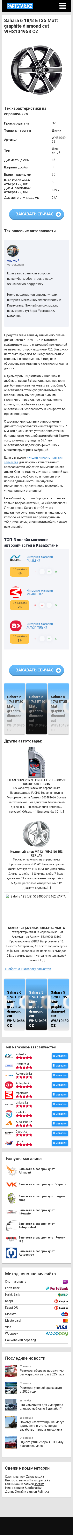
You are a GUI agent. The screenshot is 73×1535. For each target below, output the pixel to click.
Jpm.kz (20, 1141)
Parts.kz (21, 1112)
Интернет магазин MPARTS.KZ (39, 592)
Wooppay (11, 1333)
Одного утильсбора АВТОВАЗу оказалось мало (41, 1444)
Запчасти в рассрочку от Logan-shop (42, 1198)
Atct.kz (39, 1484)
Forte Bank (12, 1288)
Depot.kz (21, 1131)
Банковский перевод (20, 1340)
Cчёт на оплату (15, 1281)
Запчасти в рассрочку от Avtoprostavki (37, 1225)
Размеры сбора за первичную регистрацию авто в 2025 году (42, 1372)
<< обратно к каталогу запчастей (27, 969)
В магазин (60, 1056)
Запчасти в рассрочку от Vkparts (42, 1184)
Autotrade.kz (24, 1073)
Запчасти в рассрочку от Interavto (37, 1212)
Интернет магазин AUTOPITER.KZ (39, 626)
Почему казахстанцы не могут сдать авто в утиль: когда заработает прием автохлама (42, 1425)
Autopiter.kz (23, 1083)
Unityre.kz (22, 1102)
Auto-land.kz (24, 1122)
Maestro (11, 1314)
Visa (8, 1327)
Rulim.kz (21, 1054)
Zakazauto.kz (35, 1476)
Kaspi (9, 1301)
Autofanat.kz (33, 1488)
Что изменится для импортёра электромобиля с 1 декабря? (41, 1406)
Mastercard (13, 1320)
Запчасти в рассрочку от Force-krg (42, 1239)
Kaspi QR (11, 1307)
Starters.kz (23, 1064)
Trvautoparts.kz (39, 1480)
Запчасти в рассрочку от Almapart (37, 1170)
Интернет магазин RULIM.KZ (39, 559)
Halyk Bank (12, 1294)
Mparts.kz (22, 1093)
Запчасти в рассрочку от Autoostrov (37, 1253)
